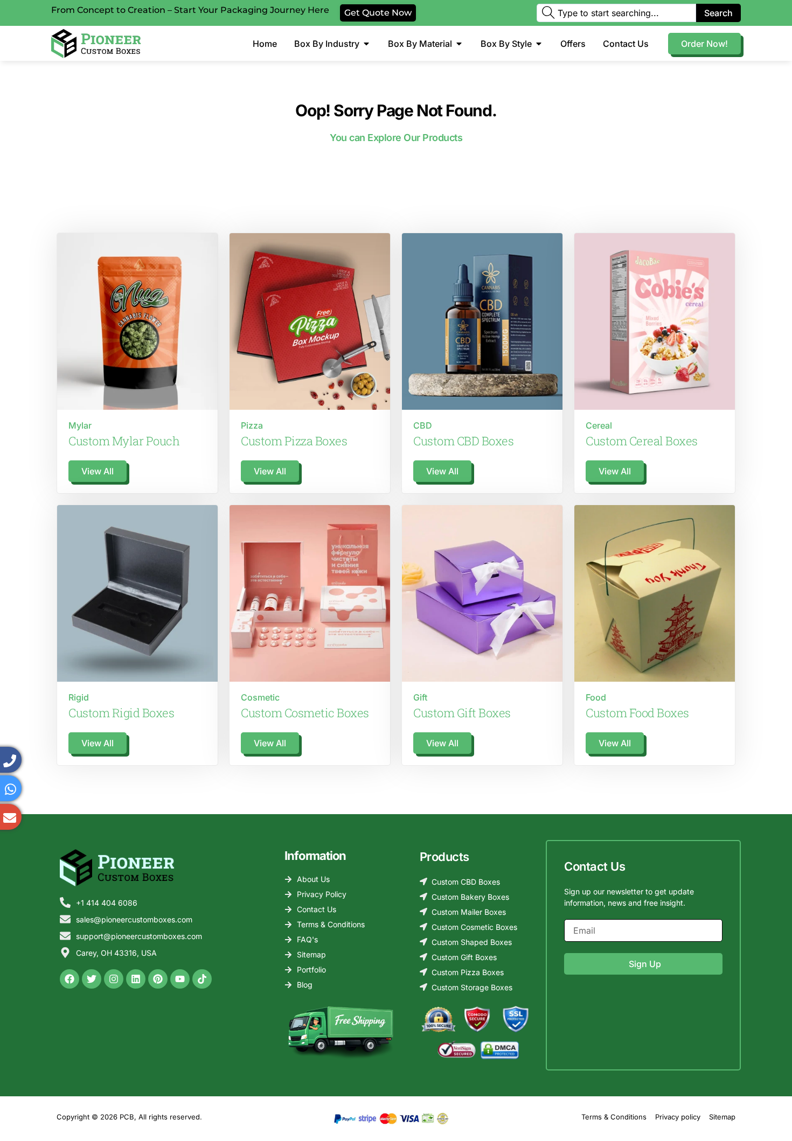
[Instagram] (113, 979)
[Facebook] (69, 979)
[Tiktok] (202, 979)
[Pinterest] (158, 979)
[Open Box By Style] (538, 43)
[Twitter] (91, 979)
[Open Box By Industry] (366, 43)
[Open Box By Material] (459, 43)
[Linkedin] (135, 979)
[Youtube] (180, 979)
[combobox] (616, 13)
